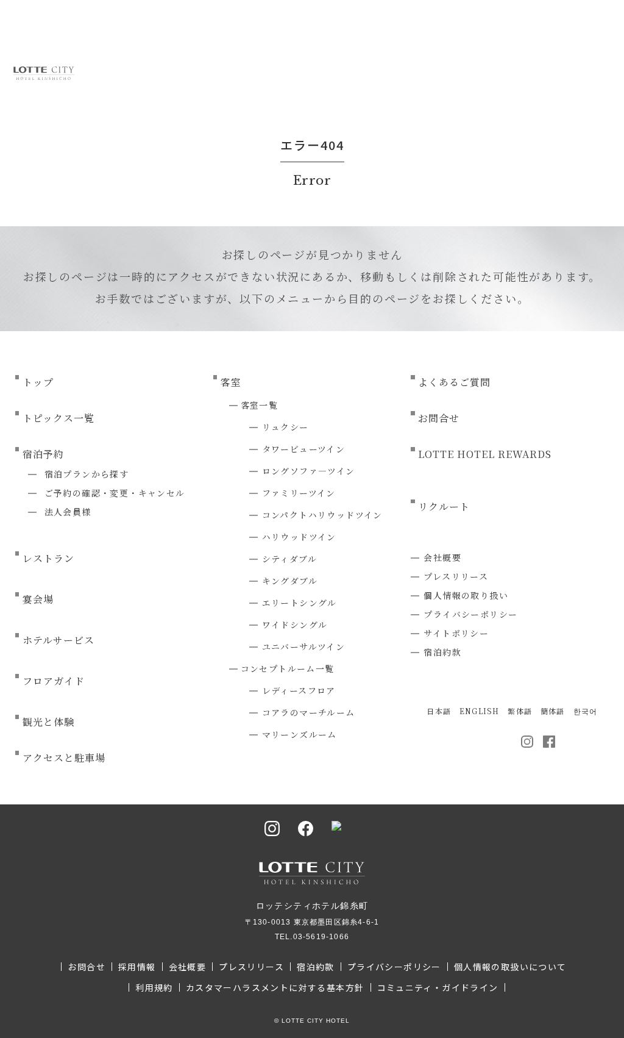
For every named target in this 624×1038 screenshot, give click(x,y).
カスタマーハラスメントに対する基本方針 (275, 987)
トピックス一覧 (58, 418)
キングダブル (289, 580)
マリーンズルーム (299, 734)
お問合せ (438, 418)
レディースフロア (299, 690)
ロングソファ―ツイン (308, 471)
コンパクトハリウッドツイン (322, 515)
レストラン (48, 558)
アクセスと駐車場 (64, 758)
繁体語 (520, 711)
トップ (38, 382)
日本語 (439, 711)
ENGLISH (479, 711)
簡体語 (553, 711)
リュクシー (285, 427)
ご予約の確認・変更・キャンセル (114, 493)
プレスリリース (456, 576)
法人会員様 (67, 512)
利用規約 (154, 987)
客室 (231, 382)
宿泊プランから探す (86, 474)
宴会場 (38, 599)
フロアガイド (54, 681)
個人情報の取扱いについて (510, 966)
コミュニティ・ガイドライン (437, 987)
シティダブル (289, 559)
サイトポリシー (456, 633)
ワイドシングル (295, 624)
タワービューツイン (304, 449)
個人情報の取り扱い (466, 595)
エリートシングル (299, 602)
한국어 (585, 711)
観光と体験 (48, 722)
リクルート (444, 506)
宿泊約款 (442, 652)
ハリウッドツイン (299, 537)
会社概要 (442, 557)
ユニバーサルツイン (304, 646)
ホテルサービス (58, 640)
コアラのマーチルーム (308, 712)
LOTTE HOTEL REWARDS (484, 454)
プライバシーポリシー (470, 614)
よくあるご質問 (454, 382)
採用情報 (137, 966)
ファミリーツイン (299, 493)
